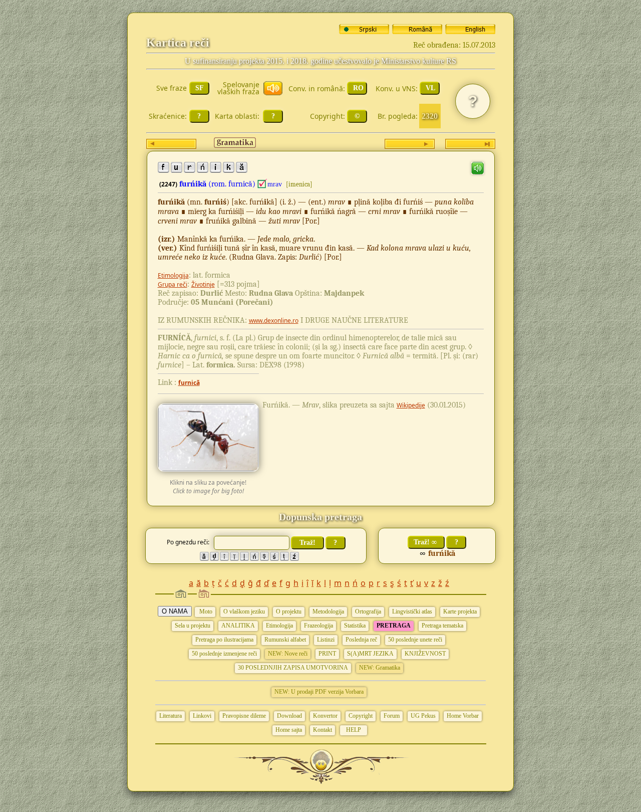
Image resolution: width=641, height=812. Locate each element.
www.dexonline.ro (273, 320)
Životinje (203, 284)
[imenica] (299, 184)
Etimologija (173, 275)
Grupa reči (172, 284)
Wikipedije (411, 405)
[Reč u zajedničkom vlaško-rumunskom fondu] (262, 183)
